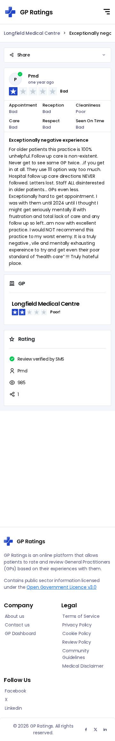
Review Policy (76, 642)
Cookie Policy (76, 633)
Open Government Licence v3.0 (61, 587)
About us (14, 616)
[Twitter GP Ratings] (95, 729)
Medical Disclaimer (82, 666)
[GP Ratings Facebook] (86, 729)
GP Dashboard (20, 633)
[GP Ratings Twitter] (105, 729)
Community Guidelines (75, 654)
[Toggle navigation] (106, 12)
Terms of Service (81, 616)
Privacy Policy (77, 625)
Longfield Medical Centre (32, 33)
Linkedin (13, 708)
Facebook (15, 691)
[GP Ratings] (29, 12)
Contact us (17, 625)
